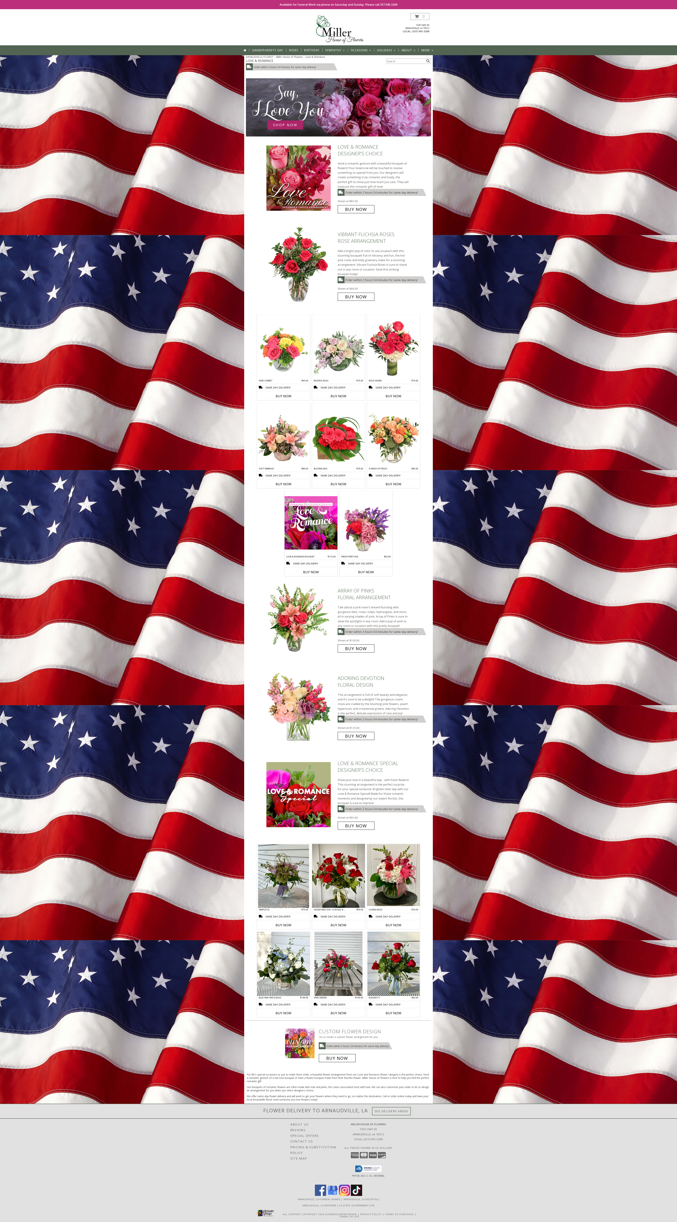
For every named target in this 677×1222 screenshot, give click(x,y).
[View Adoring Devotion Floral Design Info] (301, 707)
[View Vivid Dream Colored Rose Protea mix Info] (338, 964)
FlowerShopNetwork (341, 1214)
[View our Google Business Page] (332, 1195)
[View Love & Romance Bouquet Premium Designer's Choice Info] (311, 523)
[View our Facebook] (320, 1195)
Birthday (311, 50)
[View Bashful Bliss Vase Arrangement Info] (338, 347)
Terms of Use (349, 1216)
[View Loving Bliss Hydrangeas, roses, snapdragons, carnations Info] (393, 876)
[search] (428, 61)
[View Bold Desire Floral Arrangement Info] (393, 347)
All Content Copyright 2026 (303, 1214)
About (406, 50)
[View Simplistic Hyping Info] (283, 876)
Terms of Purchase (399, 1214)
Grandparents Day (267, 50)
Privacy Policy (371, 1214)
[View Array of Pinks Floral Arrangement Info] (301, 619)
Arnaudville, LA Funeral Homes (319, 1199)
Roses (293, 50)
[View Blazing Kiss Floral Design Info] (338, 435)
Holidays (384, 50)
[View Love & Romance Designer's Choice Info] (301, 178)
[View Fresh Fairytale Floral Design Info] (366, 523)
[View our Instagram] (344, 1195)
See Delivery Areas (391, 1111)
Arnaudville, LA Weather (319, 1205)
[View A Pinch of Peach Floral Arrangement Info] (393, 435)
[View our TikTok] (356, 1195)
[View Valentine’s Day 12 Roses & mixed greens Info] (338, 876)
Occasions (359, 50)
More (425, 50)
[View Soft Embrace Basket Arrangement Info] (283, 435)
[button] (419, 16)
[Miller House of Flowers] (339, 29)
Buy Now (356, 209)
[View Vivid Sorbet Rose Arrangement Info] (283, 347)
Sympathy (333, 50)
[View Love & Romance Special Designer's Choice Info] (301, 794)
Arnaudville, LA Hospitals (361, 1199)
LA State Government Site (357, 1205)
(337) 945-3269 (420, 31)
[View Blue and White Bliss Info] (283, 964)
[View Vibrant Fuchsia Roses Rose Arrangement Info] (301, 265)
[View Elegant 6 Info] (393, 964)
